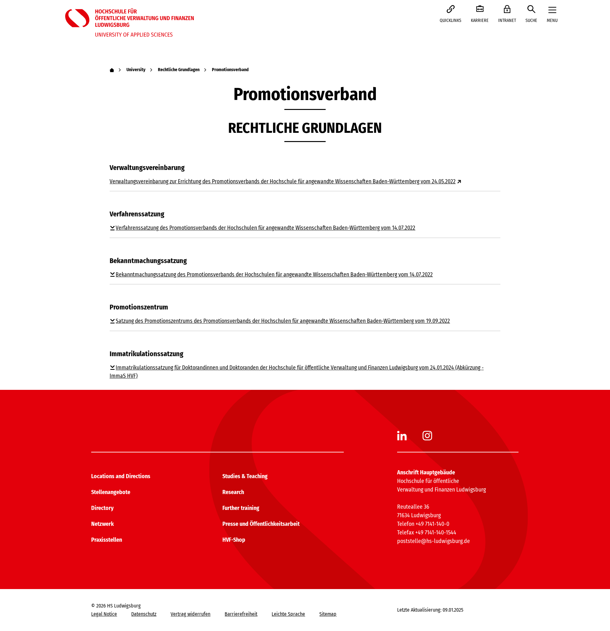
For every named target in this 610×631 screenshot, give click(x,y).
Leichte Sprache (288, 614)
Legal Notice (104, 614)
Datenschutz (143, 614)
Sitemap (327, 614)
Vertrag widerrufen (190, 614)
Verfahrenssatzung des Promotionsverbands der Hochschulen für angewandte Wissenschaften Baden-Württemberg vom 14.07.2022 (265, 228)
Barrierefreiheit (241, 614)
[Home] (112, 69)
